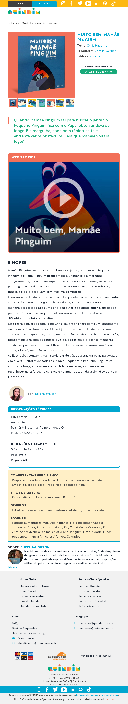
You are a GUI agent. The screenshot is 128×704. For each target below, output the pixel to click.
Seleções (14, 23)
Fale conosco (26, 638)
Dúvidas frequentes (24, 628)
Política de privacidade (92, 601)
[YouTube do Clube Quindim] (88, 3)
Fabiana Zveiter (45, 393)
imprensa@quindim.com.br (97, 628)
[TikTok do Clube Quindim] (113, 3)
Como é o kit (28, 591)
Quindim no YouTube (34, 606)
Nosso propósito (89, 591)
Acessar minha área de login (30, 633)
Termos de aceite (89, 606)
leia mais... (14, 567)
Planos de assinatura (32, 596)
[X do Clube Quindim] (80, 3)
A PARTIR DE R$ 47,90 (99, 71)
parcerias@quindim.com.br (96, 623)
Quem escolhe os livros (34, 586)
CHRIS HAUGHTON (35, 547)
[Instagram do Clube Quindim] (63, 3)
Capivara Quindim (89, 586)
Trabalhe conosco (89, 596)
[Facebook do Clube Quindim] (71, 3)
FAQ (14, 623)
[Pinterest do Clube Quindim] (105, 3)
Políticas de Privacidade (87, 694)
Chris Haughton (98, 45)
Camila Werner (105, 51)
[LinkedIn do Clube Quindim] (96, 3)
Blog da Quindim (30, 601)
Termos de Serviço (109, 694)
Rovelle (95, 56)
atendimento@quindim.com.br (37, 643)
